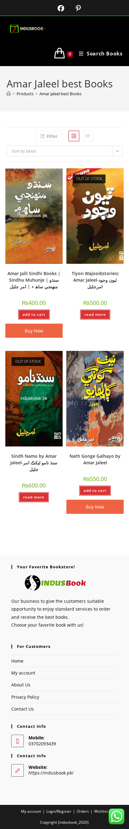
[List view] (87, 136)
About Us (20, 685)
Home (17, 661)
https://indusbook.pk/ (51, 773)
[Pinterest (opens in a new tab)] (73, 8)
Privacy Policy (25, 697)
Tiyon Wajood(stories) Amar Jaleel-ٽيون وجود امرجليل (95, 279)
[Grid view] (74, 136)
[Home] (9, 93)
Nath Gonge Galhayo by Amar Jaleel (95, 459)
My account (23, 673)
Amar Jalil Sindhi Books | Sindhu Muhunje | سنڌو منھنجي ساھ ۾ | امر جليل (34, 279)
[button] (41, 175)
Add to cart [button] (34, 314)
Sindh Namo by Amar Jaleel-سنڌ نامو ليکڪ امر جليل (33, 462)
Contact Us (22, 709)
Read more (95, 314)
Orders (83, 811)
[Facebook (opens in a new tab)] (57, 8)
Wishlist (101, 811)
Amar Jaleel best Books (60, 93)
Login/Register (58, 811)
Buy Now (34, 331)
